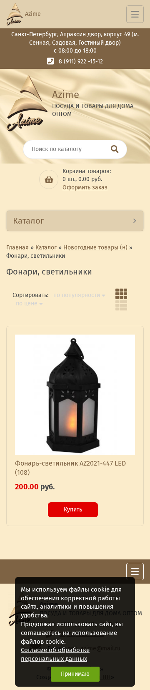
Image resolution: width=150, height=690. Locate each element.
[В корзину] (48, 179)
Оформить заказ (85, 187)
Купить (73, 509)
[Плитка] (121, 294)
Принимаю (75, 673)
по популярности (76, 295)
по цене (27, 303)
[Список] (121, 305)
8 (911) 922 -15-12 (81, 61)
